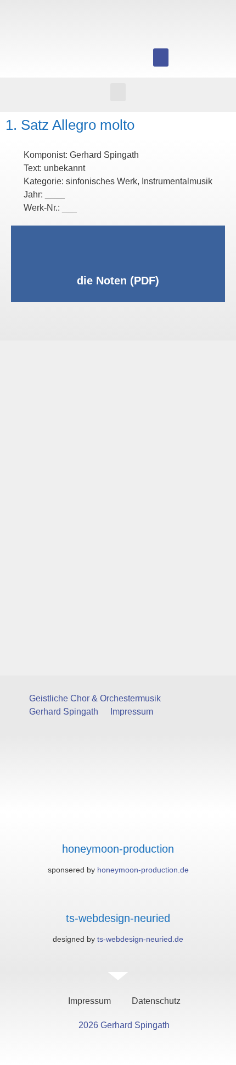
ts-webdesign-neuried (118, 918)
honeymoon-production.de (143, 869)
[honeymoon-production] (118, 827)
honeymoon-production (118, 849)
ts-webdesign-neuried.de (140, 939)
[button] (160, 57)
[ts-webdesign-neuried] (118, 896)
